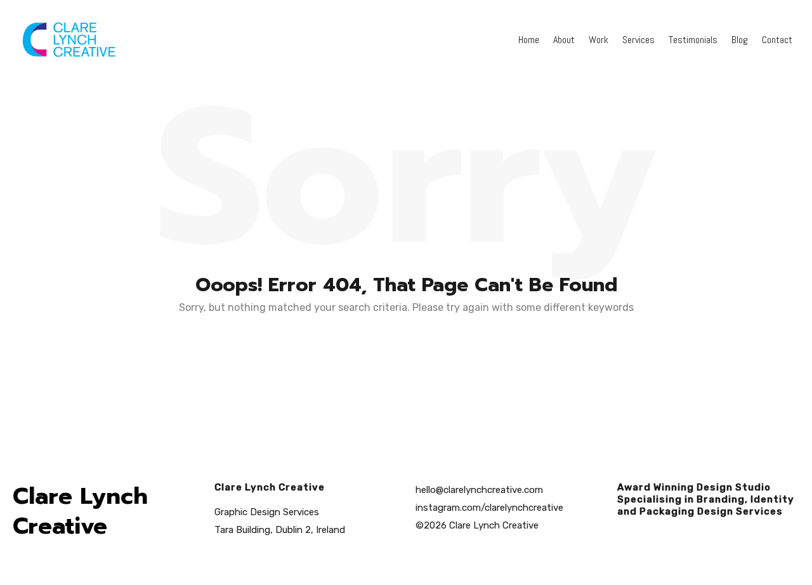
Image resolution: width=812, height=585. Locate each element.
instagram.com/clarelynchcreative (489, 507)
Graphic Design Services (266, 512)
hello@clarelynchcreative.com (479, 490)
